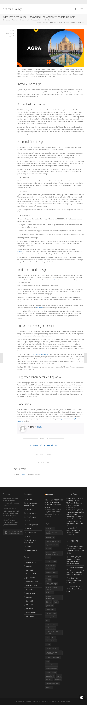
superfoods (50, 676)
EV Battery (49, 593)
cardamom (50, 569)
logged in (25, 474)
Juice (47, 637)
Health (29, 528)
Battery (48, 548)
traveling (49, 680)
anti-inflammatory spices (52, 533)
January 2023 (30, 616)
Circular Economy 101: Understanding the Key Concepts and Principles (74, 521)
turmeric (57, 680)
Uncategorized (32, 550)
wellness (49, 687)
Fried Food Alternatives (50, 597)
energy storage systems (51, 588)
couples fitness (51, 572)
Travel (9, 36)
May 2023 (29, 605)
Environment (31, 513)
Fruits (28, 521)
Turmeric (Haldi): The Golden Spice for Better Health (74, 588)
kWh (53, 637)
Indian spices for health (52, 632)
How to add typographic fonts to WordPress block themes (54, 502)
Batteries (30, 499)
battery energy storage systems (52, 553)
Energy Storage (51, 584)
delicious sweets (50, 280)
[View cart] (76, 8)
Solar (28, 536)
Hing (47, 620)
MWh (48, 644)
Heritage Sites (51, 617)
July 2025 (29, 566)
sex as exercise (51, 669)
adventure (49, 528)
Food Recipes (31, 517)
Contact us (80, 2)
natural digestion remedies (52, 653)
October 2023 (30, 589)
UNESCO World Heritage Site (40, 354)
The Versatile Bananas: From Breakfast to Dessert (74, 505)
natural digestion (52, 648)
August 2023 (30, 593)
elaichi (48, 580)
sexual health (51, 672)
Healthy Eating (51, 613)
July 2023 (29, 597)
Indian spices (50, 628)
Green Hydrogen (32, 525)
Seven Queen (65, 701)
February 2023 (31, 613)
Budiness (30, 509)
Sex (47, 661)
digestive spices (51, 576)
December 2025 (31, 562)
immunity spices (51, 624)
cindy (39, 426)
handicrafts (21, 251)
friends (48, 602)
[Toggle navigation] (81, 9)
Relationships (31, 532)
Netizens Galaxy (12, 9)
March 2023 (30, 609)
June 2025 (29, 570)
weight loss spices (52, 683)
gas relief (49, 606)
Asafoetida (50, 537)
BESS (48, 558)
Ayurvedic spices (52, 545)
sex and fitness (51, 665)
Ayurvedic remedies (53, 541)
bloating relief (51, 561)
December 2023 (31, 585)
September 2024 (32, 582)
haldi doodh (50, 609)
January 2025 (30, 578)
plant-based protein (53, 657)
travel (59, 676)
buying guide (50, 565)
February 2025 (31, 574)
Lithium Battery (51, 641)
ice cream (39, 308)
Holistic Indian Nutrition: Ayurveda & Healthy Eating (73, 580)
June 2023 (29, 601)
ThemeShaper (51, 494)
